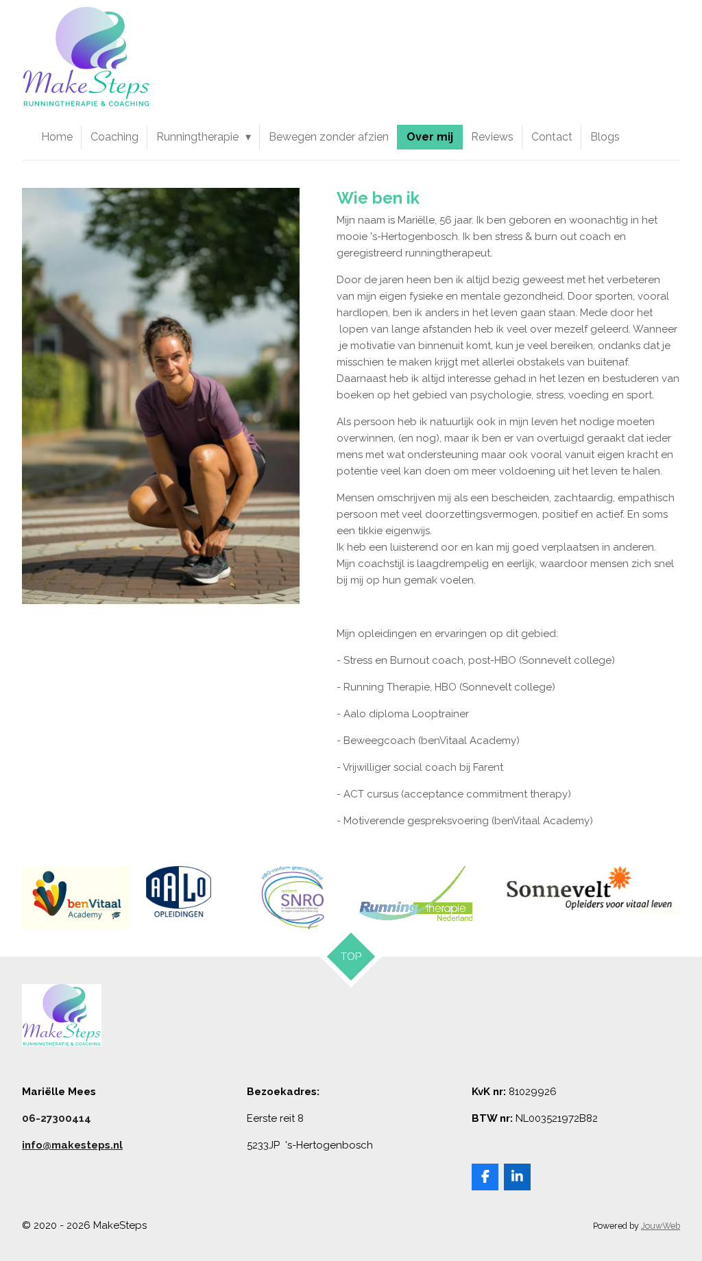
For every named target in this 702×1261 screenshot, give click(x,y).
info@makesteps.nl (72, 1145)
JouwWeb (660, 1226)
